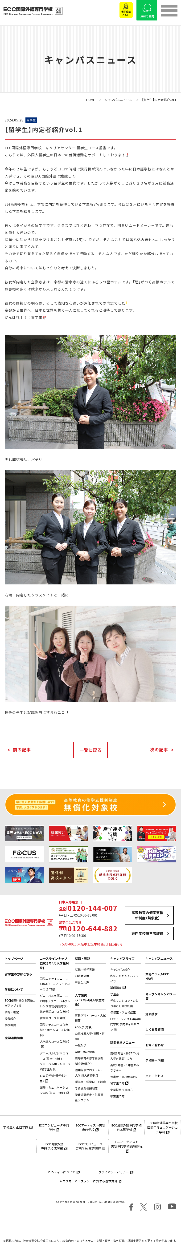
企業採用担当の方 (121, 1090)
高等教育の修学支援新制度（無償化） (147, 915)
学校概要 (10, 1025)
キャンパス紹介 (120, 969)
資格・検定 (12, 1012)
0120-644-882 (93, 928)
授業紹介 (10, 1018)
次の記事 (159, 749)
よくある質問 (154, 1029)
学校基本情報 (154, 1060)
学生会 (114, 994)
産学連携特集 (14, 1038)
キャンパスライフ (122, 958)
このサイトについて (61, 1172)
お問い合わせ (154, 1045)
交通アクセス (154, 1076)
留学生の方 (117, 1083)
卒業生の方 (117, 1096)
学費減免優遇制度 (86, 1088)
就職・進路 (82, 958)
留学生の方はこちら (18, 974)
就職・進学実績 (85, 969)
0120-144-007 (93, 908)
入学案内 (89, 1000)
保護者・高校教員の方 (124, 1077)
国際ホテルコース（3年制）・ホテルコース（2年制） (55, 1029)
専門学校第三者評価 (147, 933)
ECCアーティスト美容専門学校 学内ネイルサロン (125, 1024)
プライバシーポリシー (114, 1172)
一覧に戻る (90, 750)
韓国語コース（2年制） (53, 1018)
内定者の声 (82, 976)
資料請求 (151, 1014)
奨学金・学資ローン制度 (90, 1082)
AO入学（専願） (84, 1027)
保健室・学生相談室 (123, 1012)
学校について (14, 989)
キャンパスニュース (159, 958)
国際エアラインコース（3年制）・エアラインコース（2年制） (55, 984)
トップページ (14, 958)
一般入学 (80, 1045)
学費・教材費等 (85, 1052)
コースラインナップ (54, 963)
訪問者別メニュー (122, 1042)
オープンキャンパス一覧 (160, 996)
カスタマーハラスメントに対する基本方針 (88, 1181)
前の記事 (22, 749)
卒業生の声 (82, 982)
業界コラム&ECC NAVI (157, 976)
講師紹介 (116, 988)
